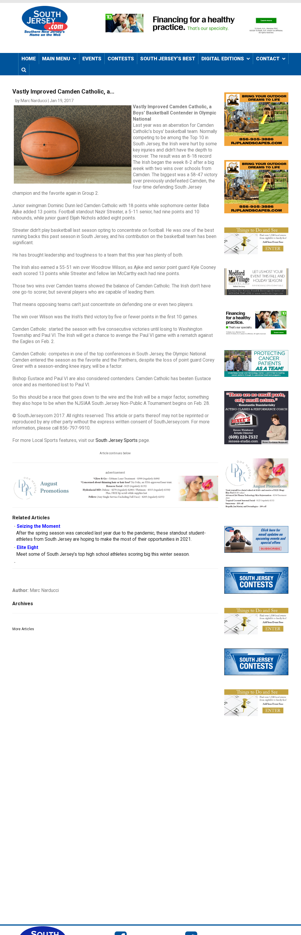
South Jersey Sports (117, 440)
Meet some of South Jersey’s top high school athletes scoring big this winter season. (103, 554)
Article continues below (115, 453)
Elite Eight (27, 547)
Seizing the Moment (38, 526)
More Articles (23, 629)
